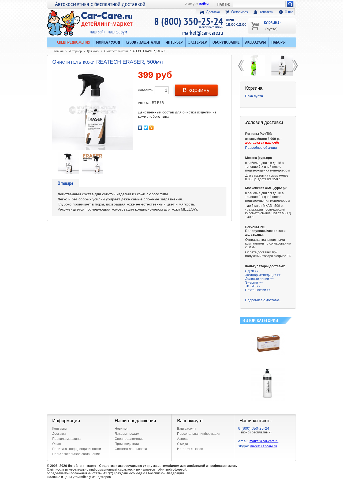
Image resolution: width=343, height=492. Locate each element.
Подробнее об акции (261, 148)
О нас (289, 11)
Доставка (213, 11)
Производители (127, 444)
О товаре (65, 183)
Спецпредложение (129, 439)
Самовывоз (239, 11)
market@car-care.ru (202, 32)
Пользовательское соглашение (76, 454)
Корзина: (272, 25)
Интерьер (174, 42)
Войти (203, 4)
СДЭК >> (252, 271)
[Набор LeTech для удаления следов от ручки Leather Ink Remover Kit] (268, 328)
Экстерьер (197, 42)
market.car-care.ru (263, 446)
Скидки (182, 444)
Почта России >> (258, 290)
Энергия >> (254, 282)
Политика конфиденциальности (76, 449)
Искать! (290, 4)
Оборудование (226, 42)
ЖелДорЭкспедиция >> (263, 275)
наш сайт (97, 32)
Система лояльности (131, 449)
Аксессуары (255, 42)
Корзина (253, 88)
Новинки (121, 428)
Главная (58, 51)
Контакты (266, 11)
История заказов (190, 449)
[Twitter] (146, 127)
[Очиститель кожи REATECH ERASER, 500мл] (68, 154)
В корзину (196, 90)
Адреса (182, 439)
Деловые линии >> (259, 279)
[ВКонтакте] (140, 127)
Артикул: (145, 103)
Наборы (278, 42)
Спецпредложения (73, 42)
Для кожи (93, 51)
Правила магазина (66, 439)
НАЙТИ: (223, 4)
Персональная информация (198, 434)
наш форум (117, 32)
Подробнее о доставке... (263, 300)
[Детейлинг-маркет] (90, 19)
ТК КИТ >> (252, 286)
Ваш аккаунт (186, 428)
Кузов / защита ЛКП (143, 42)
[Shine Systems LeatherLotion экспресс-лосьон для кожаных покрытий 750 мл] (268, 368)
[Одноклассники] (151, 127)
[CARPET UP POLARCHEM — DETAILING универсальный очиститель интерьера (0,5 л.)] (254, 65)
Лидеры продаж (127, 434)
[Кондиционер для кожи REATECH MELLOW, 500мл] (282, 65)
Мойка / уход (108, 42)
